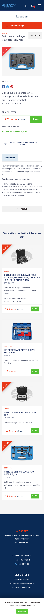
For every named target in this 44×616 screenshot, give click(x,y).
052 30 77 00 (23, 564)
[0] (31, 5)
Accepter (22, 611)
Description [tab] (10, 157)
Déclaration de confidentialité (22, 583)
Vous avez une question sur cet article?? (23, 143)
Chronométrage (16, 25)
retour (36, 35)
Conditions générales (22, 579)
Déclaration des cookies (22, 588)
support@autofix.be (23, 560)
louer (36, 119)
